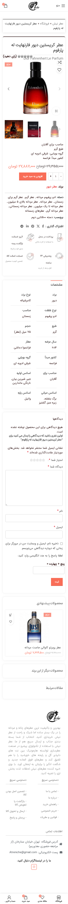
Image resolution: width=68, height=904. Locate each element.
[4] (22, 56)
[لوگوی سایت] (34, 5)
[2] (28, 56)
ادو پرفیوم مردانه (46, 197)
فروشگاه (44, 23)
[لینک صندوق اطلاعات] (48, 237)
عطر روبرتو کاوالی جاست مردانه (43, 647)
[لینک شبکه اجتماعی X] (38, 226)
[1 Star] (31, 56)
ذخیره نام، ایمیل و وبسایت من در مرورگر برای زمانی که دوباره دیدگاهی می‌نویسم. (34, 546)
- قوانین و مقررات (49, 817)
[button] (10, 615)
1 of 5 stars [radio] (43, 460)
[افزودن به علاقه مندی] (59, 70)
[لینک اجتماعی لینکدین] (27, 226)
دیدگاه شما (55, 466)
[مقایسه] (60, 62)
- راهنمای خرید (51, 804)
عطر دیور (51, 186)
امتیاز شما (56, 460)
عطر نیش (57, 23)
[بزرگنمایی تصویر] (56, 111)
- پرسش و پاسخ (18, 817)
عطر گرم (29, 197)
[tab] (56, 284)
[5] (19, 56)
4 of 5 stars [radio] (34, 460)
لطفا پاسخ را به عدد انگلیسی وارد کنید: (40, 555)
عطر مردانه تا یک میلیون (49, 206)
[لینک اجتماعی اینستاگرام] (34, 867)
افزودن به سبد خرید (32, 176)
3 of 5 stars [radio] (37, 460)
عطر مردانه (46, 202)
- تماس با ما (52, 791)
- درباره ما (53, 798)
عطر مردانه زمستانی (20, 206)
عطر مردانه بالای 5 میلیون (23, 202)
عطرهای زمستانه (34, 211)
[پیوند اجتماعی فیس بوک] (43, 226)
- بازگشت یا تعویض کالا (20, 803)
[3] (25, 56)
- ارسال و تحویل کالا (16, 811)
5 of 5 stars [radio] (31, 460)
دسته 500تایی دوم (42, 217)
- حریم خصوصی (50, 811)
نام (60, 511)
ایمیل (58, 527)
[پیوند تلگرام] (22, 226)
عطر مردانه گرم (54, 211)
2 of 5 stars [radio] (40, 460)
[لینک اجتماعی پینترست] (32, 226)
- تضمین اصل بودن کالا (16, 793)
